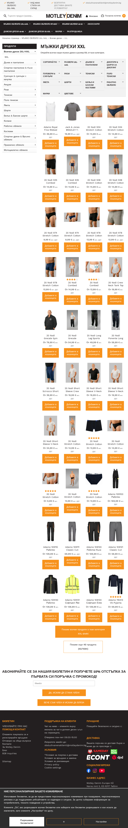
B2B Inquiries (9, 753)
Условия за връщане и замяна (60, 758)
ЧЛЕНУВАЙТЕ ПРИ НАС (14, 726)
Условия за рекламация (56, 761)
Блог (4, 750)
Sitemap (6, 761)
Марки (58, 31)
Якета (7, 105)
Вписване (93, 16)
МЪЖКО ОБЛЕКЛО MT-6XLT (45, 24)
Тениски (8, 95)
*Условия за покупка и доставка (61, 755)
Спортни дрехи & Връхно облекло (17, 138)
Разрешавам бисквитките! (26, 821)
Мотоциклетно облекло (16, 150)
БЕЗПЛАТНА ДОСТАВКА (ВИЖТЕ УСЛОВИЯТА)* (63, 5)
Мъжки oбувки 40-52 (72, 24)
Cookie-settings (52, 767)
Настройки (101, 821)
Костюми (8, 131)
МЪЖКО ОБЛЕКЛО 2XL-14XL (16, 24)
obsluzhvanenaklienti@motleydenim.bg (103, 3)
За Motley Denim (11, 747)
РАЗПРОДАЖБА (74, 31)
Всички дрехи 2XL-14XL (17, 51)
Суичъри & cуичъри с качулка (15, 77)
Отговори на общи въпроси (16, 740)
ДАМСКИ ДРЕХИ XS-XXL (39, 31)
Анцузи (7, 84)
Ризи (6, 89)
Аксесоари (94, 24)
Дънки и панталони (14, 62)
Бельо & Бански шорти (15, 115)
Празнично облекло (14, 145)
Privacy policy (51, 764)
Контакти (6, 744)
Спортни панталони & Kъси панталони (18, 69)
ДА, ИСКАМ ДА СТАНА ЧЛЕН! (64, 692)
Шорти (7, 110)
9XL (7, 57)
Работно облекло (13, 126)
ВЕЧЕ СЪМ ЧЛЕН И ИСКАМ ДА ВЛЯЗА (64, 702)
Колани (7, 121)
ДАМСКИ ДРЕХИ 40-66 (14, 31)
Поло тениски (11, 100)
